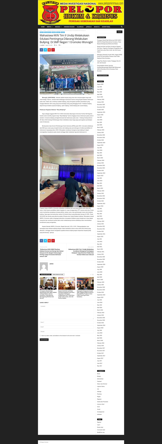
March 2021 (100, 249)
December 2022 (101, 196)
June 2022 (99, 211)
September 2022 (101, 203)
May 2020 (99, 274)
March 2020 (100, 279)
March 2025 (100, 127)
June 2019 (99, 302)
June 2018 (99, 333)
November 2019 (101, 289)
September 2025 (101, 112)
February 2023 (100, 190)
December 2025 (101, 104)
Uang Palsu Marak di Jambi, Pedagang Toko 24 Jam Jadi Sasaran (108, 61)
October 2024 (100, 140)
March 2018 (100, 340)
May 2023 (99, 183)
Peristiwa (99, 394)
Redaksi (57, 27)
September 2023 (101, 173)
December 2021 (101, 226)
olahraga (99, 391)
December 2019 (101, 287)
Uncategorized (100, 411)
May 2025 (99, 122)
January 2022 (100, 223)
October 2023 (100, 170)
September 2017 (101, 355)
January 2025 (100, 132)
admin (42, 45)
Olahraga (80, 27)
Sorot (58, 32)
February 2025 (100, 130)
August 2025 (100, 114)
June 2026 (99, 89)
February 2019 (100, 312)
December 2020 (101, 256)
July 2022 (99, 208)
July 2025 (99, 117)
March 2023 (100, 188)
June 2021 (99, 241)
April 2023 (99, 185)
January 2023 (100, 193)
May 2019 (99, 305)
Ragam (53, 32)
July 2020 (99, 269)
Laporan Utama (101, 386)
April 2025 (99, 125)
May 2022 (99, 213)
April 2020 (99, 277)
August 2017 (100, 358)
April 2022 (99, 216)
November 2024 (101, 137)
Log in (98, 424)
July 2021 (99, 239)
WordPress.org (100, 432)
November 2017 (101, 350)
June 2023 (99, 180)
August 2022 (100, 206)
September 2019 (101, 294)
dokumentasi (48, 32)
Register (99, 422)
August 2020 (100, 267)
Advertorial (106, 27)
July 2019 (99, 300)
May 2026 (99, 92)
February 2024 (100, 160)
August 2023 (100, 175)
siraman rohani (100, 404)
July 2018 (99, 330)
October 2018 (100, 322)
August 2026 (100, 84)
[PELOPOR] (81, 12)
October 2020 (100, 262)
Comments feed (101, 429)
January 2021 (100, 254)
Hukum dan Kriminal (102, 384)
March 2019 (100, 310)
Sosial (62, 32)
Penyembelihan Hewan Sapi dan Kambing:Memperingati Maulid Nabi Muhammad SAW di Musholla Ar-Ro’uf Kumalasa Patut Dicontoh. (108, 68)
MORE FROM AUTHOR (58, 274)
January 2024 (100, 163)
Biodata (96, 27)
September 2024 (101, 142)
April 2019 (99, 307)
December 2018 (101, 317)
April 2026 (99, 94)
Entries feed (100, 427)
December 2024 (101, 135)
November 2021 (101, 229)
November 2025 (101, 107)
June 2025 (99, 119)
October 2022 (100, 201)
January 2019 (100, 315)
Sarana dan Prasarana (102, 401)
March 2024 (100, 157)
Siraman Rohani (69, 27)
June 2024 (99, 150)
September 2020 (101, 264)
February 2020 (100, 282)
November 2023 (101, 168)
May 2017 (99, 366)
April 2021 (99, 246)
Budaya (99, 376)
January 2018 (100, 345)
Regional (99, 399)
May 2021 (99, 244)
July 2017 (99, 360)
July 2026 (99, 86)
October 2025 (100, 109)
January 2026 (100, 102)
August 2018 (100, 327)
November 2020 (101, 259)
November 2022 (101, 198)
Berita (49, 27)
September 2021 (101, 234)
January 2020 (100, 284)
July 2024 (99, 147)
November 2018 (101, 320)
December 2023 (101, 165)
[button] (121, 27)
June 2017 (99, 363)
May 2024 (99, 152)
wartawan (99, 414)
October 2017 (100, 353)
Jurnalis (89, 27)
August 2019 (100, 297)
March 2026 (100, 97)
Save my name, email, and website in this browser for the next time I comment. (61, 335)
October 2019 (100, 292)
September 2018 (101, 325)
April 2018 (99, 338)
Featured (99, 381)
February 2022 (100, 221)
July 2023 (99, 178)
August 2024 (100, 145)
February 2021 (100, 251)
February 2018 (100, 343)
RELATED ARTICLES (45, 274)
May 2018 (99, 335)
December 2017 (101, 348)
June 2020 (99, 272)
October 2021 (100, 231)
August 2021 (100, 236)
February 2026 (100, 99)
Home (43, 27)
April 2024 (99, 155)
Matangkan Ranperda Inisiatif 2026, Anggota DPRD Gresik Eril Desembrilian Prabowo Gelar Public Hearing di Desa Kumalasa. (85, 293)
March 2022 (100, 218)
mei (98, 389)
